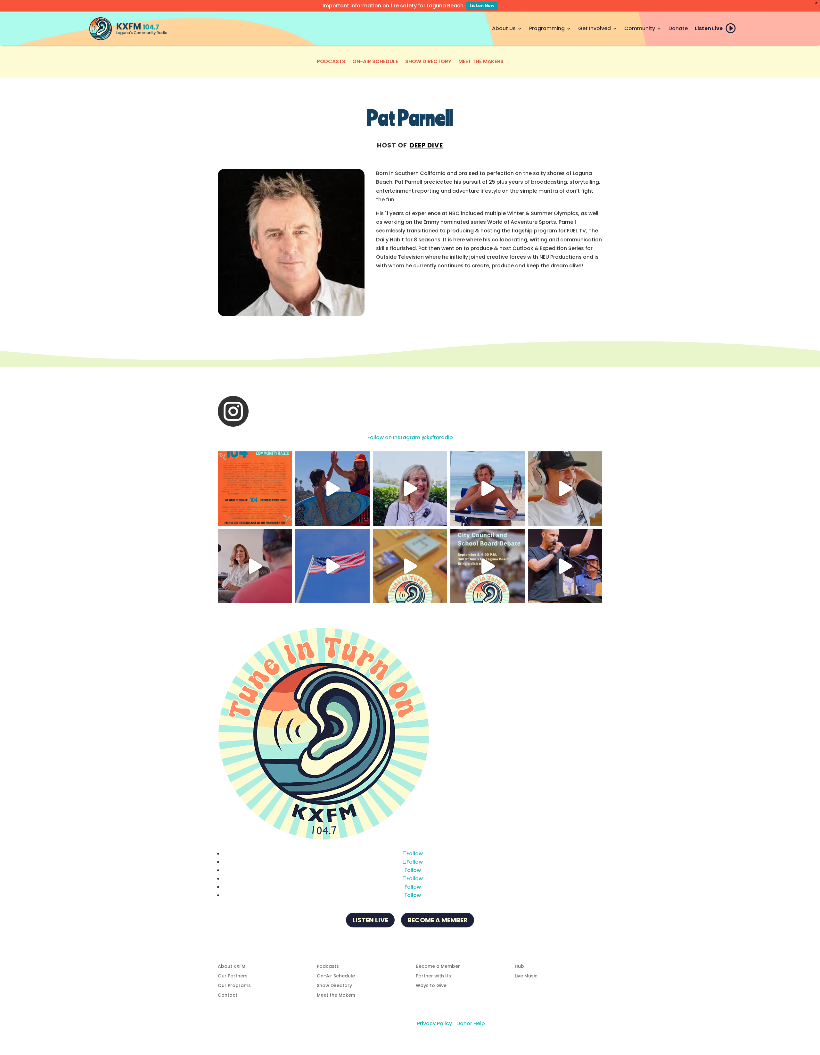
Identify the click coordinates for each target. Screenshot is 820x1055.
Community (639, 28)
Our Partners (233, 976)
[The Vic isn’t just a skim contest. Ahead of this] (332, 488)
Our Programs (234, 986)
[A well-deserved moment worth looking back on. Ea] (565, 566)
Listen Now (482, 6)
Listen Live (709, 28)
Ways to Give (431, 986)
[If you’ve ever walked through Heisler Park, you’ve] (332, 566)
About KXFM (231, 966)
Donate (678, 28)
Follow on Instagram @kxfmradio (410, 437)
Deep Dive (426, 145)
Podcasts (331, 62)
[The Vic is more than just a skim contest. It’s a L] (487, 488)
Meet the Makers (481, 62)
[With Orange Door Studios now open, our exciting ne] (255, 488)
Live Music (526, 976)
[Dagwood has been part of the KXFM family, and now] (565, 488)
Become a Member (437, 920)
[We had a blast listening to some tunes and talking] (255, 566)
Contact (227, 995)
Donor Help (470, 1023)
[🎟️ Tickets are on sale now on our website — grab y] (410, 488)
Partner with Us (433, 976)
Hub (519, 966)
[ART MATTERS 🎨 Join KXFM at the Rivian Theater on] (410, 566)
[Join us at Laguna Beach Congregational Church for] (487, 566)
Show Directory (428, 62)
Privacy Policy (434, 1023)
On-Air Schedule (375, 62)
